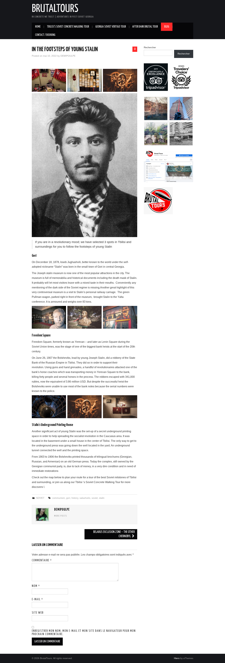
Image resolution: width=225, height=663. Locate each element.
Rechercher (150, 47)
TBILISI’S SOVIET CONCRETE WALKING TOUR (68, 26)
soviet (95, 498)
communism (58, 498)
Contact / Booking (45, 35)
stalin (101, 498)
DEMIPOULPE (67, 55)
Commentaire (42, 560)
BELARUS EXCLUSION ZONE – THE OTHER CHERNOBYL (114, 534)
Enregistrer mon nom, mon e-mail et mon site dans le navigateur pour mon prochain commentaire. (84, 632)
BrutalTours (55, 9)
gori (68, 498)
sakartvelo (85, 498)
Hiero (177, 658)
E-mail (37, 599)
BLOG (166, 26)
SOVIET (40, 498)
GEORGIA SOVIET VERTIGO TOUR (110, 26)
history (74, 498)
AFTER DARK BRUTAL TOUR (145, 26)
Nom (36, 586)
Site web (38, 612)
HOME (38, 26)
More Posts (60, 516)
